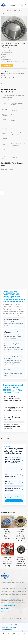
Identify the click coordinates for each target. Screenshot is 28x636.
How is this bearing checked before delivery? (12, 498)
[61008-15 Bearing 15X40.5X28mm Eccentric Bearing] (7, 558)
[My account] (17, 5)
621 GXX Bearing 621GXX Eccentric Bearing (7, 542)
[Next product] (6, 13)
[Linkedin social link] (11, 78)
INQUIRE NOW (7, 65)
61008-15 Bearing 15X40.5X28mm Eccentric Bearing (7, 569)
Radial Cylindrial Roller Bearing (12, 73)
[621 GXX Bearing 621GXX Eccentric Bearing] (7, 531)
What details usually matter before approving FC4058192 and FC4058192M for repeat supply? (13, 414)
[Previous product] (2, 13)
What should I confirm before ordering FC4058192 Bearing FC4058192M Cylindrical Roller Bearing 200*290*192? (13, 468)
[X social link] (7, 78)
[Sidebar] (2, 193)
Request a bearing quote (13, 510)
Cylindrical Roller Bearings (13, 10)
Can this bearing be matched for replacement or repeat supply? (13, 477)
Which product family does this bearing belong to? (12, 485)
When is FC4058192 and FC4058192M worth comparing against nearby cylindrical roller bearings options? (12, 404)
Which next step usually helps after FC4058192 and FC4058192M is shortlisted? (13, 423)
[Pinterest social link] (9, 78)
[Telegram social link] (13, 78)
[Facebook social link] (5, 78)
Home (2, 10)
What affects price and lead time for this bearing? (12, 491)
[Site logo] (3, 5)
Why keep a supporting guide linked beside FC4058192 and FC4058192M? (12, 431)
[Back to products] (4, 13)
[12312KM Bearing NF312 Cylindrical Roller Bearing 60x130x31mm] (20, 558)
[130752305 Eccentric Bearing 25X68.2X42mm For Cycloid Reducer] (20, 531)
